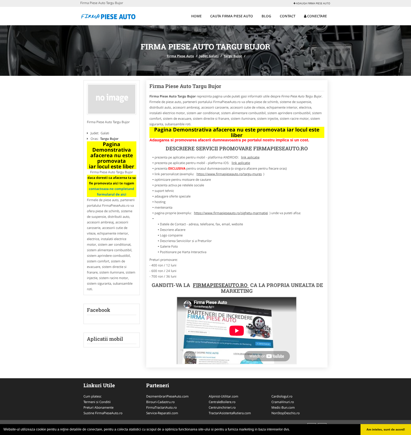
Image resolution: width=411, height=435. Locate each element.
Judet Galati (209, 56)
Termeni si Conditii (97, 402)
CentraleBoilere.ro (222, 402)
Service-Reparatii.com (162, 413)
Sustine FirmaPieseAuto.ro (102, 413)
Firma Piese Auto (180, 56)
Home (196, 16)
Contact (287, 16)
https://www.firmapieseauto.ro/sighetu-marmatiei (231, 213)
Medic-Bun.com (283, 407)
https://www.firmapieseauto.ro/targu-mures (229, 174)
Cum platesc (92, 396)
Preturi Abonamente (98, 407)
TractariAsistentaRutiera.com (230, 413)
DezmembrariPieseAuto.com (167, 396)
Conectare (316, 16)
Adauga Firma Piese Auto (312, 3)
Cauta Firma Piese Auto (231, 16)
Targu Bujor (233, 56)
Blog (266, 16)
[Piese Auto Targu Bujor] (111, 99)
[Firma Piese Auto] (108, 15)
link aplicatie (250, 157)
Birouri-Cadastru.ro (160, 402)
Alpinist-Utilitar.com (223, 396)
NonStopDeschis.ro (285, 413)
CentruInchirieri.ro (222, 407)
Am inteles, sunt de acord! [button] (385, 429)
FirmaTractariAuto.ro (161, 407)
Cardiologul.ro (281, 396)
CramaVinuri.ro (282, 402)
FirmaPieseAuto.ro (221, 285)
